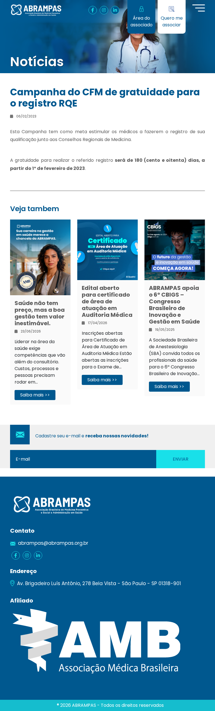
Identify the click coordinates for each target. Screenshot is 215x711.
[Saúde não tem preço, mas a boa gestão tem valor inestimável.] (40, 257)
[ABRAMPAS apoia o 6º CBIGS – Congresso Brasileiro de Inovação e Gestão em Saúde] (174, 249)
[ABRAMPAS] (36, 10)
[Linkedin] (115, 10)
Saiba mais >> (35, 395)
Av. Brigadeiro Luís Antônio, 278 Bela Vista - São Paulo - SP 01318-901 (99, 583)
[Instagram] (104, 10)
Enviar (180, 459)
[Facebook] (92, 10)
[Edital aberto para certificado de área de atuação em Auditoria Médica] (107, 249)
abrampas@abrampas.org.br (53, 543)
